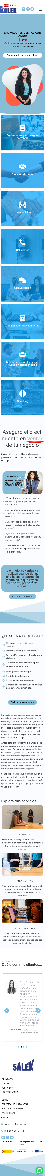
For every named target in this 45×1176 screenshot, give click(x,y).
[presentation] (19, 1075)
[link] (3, 9)
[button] (22, 482)
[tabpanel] (22, 1022)
